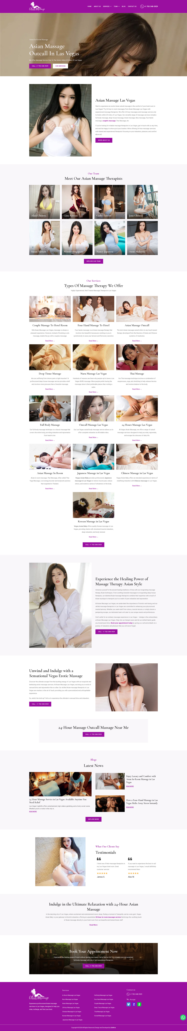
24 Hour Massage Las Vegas (71, 1007)
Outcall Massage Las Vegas (102, 1015)
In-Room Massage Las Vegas (71, 995)
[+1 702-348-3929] (142, 6)
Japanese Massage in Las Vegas (72, 1019)
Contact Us (132, 6)
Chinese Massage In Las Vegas (71, 1011)
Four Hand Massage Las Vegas (103, 999)
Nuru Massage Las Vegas (70, 999)
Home (89, 6)
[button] (107, 6)
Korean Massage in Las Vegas (71, 1015)
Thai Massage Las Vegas (102, 1011)
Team (116, 6)
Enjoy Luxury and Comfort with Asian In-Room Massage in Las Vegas (141, 779)
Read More (33, 811)
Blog (123, 6)
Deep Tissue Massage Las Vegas (104, 1007)
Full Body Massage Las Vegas (103, 995)
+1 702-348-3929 (151, 6)
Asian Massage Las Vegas (70, 1003)
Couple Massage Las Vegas (102, 1003)
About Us (97, 6)
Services (106, 6)
